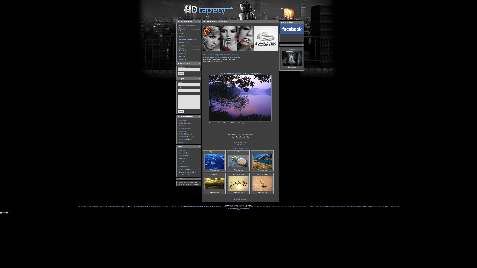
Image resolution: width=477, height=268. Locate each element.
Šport (182, 48)
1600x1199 (165, 206)
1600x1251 (176, 206)
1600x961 (182, 206)
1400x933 (118, 206)
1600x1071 (159, 206)
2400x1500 (295, 206)
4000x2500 (361, 206)
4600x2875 (373, 206)
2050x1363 (277, 206)
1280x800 (185, 123)
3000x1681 (313, 206)
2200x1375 (283, 206)
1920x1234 (241, 206)
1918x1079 (212, 206)
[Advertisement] (240, 67)
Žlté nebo (214, 174)
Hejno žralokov (214, 152)
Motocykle (183, 42)
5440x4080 (385, 206)
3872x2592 (355, 206)
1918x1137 (218, 206)
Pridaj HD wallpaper (240, 199)
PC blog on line (183, 164)
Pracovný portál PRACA (186, 167)
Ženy (182, 56)
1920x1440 (247, 206)
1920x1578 (253, 206)
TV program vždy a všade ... (187, 172)
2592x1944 (307, 206)
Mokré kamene (238, 152)
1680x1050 (185, 134)
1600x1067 (153, 206)
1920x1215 (235, 206)
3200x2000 (343, 206)
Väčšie (181, 142)
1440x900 (185, 128)
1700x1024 (200, 206)
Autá (182, 28)
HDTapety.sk (235, 208)
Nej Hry (181, 161)
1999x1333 (259, 206)
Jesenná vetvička (238, 174)
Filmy (182, 31)
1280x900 (101, 206)
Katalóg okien (183, 158)
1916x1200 (206, 206)
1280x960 (182, 126)
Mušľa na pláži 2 (262, 174)
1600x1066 (147, 206)
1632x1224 (188, 206)
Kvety (182, 36)
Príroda (183, 45)
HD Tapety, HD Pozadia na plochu (206, 9)
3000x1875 (319, 206)
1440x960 (135, 206)
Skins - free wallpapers (186, 169)
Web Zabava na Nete (185, 175)
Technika (183, 51)
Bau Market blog (184, 153)
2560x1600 (301, 206)
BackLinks (182, 150)
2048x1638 (271, 206)
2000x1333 (265, 206)
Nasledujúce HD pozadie (251, 74)
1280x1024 (182, 120)
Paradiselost (292, 49)
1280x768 (85, 206)
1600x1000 (141, 206)
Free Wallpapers (183, 156)
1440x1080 (124, 206)
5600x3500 (391, 206)
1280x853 (96, 206)
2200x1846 (289, 206)
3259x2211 (349, 206)
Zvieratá (183, 59)
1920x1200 (185, 139)
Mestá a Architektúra (187, 39)
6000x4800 (396, 206)
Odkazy (238, 209)
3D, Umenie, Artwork (187, 25)
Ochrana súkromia (244, 208)
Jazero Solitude (262, 152)
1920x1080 (186, 137)
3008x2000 (331, 206)
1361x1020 (113, 206)
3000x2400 (325, 206)
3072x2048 (337, 206)
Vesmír (182, 54)
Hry (181, 34)
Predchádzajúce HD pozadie (230, 74)
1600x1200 (182, 131)
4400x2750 (367, 206)
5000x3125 (379, 206)
